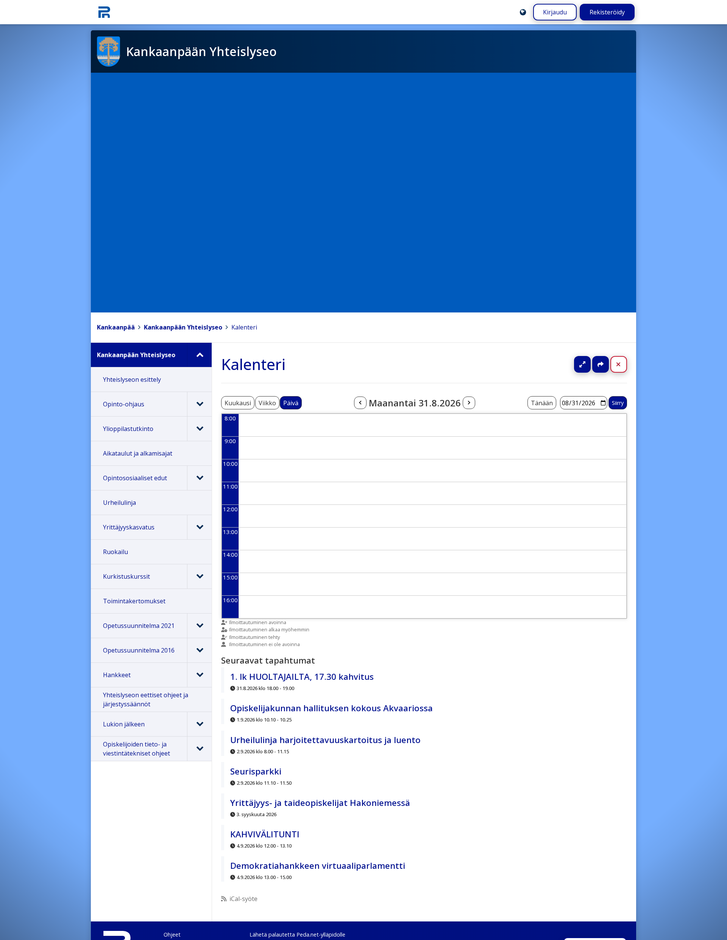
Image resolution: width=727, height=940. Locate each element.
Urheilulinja (119, 502)
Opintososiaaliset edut (135, 478)
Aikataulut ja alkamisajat (137, 453)
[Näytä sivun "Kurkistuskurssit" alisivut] (199, 576)
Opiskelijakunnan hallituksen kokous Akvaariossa (331, 708)
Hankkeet (117, 675)
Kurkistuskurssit (126, 576)
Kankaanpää (116, 327)
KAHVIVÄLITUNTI (265, 834)
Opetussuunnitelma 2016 (139, 650)
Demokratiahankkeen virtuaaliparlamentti (317, 865)
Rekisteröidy (607, 12)
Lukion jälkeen (124, 724)
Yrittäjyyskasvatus (128, 527)
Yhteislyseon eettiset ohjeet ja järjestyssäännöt (145, 699)
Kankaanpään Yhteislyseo (183, 327)
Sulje (624, 364)
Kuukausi (238, 403)
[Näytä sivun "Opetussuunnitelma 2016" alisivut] (199, 650)
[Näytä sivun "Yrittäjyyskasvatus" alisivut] (199, 527)
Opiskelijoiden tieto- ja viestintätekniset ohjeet (136, 748)
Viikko (267, 403)
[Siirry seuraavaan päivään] (469, 403)
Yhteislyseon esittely (132, 379)
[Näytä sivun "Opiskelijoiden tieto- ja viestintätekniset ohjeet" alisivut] (199, 749)
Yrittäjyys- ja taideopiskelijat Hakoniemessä (320, 803)
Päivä (290, 403)
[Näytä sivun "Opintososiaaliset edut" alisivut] (199, 478)
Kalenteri (244, 327)
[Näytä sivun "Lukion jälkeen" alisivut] (199, 724)
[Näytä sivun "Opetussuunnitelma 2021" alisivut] (199, 626)
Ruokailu (115, 552)
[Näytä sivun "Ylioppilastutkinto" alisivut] (199, 429)
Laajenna (589, 364)
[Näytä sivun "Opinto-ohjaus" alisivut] (199, 404)
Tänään (542, 403)
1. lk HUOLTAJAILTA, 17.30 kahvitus (302, 676)
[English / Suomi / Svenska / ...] (523, 12)
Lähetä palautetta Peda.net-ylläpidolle (297, 934)
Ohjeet (172, 934)
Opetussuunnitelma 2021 (139, 625)
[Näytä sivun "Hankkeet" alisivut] (199, 675)
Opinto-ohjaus (123, 404)
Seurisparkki (255, 771)
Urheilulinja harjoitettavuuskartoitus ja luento (325, 740)
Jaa (600, 364)
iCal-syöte (243, 899)
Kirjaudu (555, 12)
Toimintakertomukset (134, 601)
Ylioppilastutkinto (128, 429)
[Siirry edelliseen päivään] (360, 403)
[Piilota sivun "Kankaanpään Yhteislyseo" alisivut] (199, 355)
